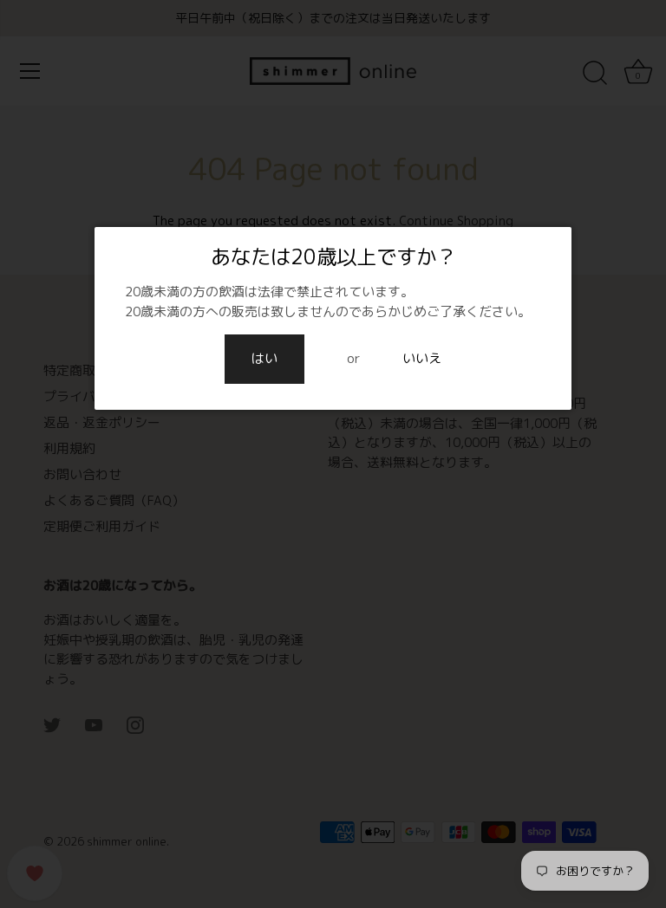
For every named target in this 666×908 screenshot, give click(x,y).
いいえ (421, 358)
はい (264, 358)
